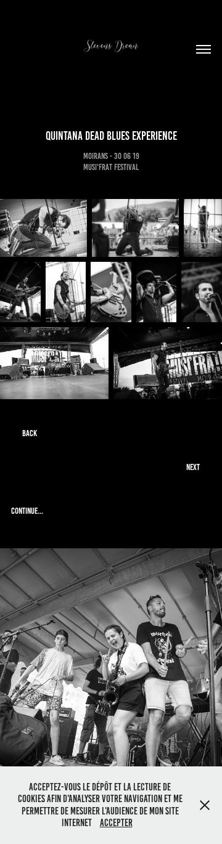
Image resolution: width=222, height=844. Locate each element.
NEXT (193, 467)
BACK (29, 433)
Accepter (116, 823)
